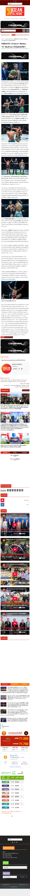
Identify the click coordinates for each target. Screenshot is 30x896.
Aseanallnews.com (14, 884)
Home (2, 39)
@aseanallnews (5, 726)
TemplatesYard (6, 887)
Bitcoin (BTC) (14, 755)
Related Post (5, 390)
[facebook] (13, 1)
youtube (15, 368)
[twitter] (17, 842)
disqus (15, 452)
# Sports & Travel (8, 337)
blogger (5, 452)
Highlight (15, 684)
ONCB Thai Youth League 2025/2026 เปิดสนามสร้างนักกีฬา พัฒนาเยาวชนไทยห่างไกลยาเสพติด (13, 446)
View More (26, 390)
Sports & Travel (8, 39)
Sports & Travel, (16, 51)
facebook (24, 452)
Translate (8, 878)
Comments (24, 684)
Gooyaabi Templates (22, 887)
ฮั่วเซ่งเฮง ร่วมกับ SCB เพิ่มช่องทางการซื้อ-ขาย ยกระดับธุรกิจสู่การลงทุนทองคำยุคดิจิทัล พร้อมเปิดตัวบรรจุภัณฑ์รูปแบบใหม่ (17, 720)
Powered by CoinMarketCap (15, 766)
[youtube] (16, 1)
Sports (4, 434)
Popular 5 (5, 684)
